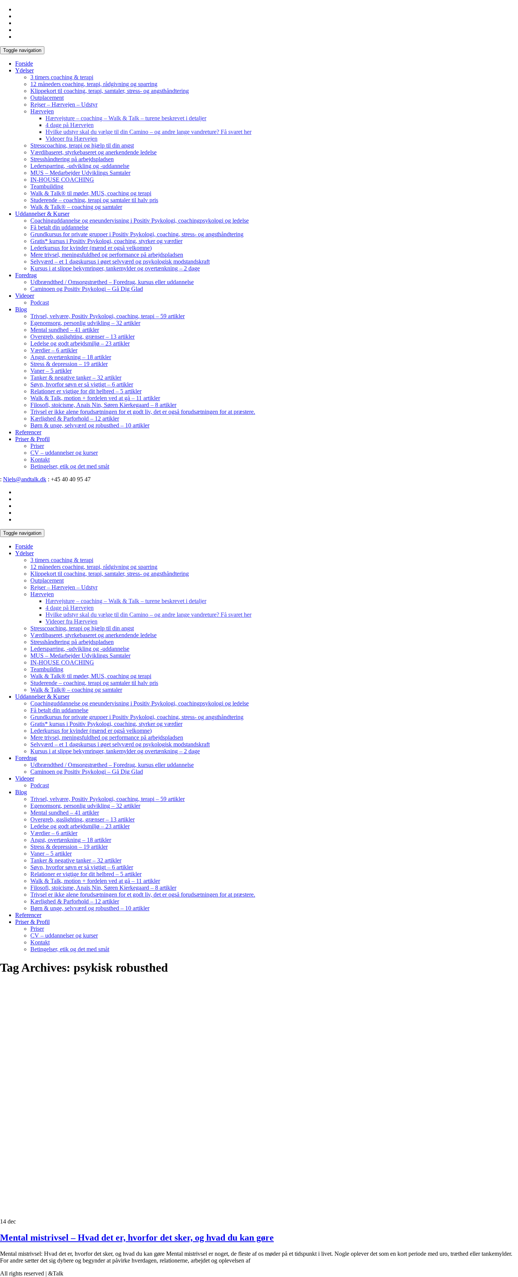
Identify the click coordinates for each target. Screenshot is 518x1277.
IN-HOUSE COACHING (62, 179)
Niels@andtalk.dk (24, 479)
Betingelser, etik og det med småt (69, 466)
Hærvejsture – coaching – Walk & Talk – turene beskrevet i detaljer (126, 118)
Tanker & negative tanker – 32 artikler (75, 377)
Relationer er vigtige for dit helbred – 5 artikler (85, 391)
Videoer (24, 295)
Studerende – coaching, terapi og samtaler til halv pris (94, 200)
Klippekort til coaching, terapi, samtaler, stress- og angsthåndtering (109, 91)
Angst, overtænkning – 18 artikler (70, 357)
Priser (37, 446)
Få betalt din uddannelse (59, 227)
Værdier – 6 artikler (53, 350)
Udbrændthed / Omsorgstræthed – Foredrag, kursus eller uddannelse (112, 282)
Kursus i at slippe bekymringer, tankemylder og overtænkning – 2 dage (115, 268)
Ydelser (24, 70)
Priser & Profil (32, 439)
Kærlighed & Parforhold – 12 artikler (74, 418)
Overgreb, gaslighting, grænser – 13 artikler (82, 336)
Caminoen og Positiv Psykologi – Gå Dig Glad (86, 289)
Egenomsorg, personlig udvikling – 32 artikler (85, 323)
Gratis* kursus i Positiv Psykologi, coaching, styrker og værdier (106, 241)
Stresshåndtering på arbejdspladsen (72, 159)
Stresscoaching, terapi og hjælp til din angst (82, 145)
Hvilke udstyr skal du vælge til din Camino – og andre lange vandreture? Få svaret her (148, 132)
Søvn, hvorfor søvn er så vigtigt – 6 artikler (81, 384)
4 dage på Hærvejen (70, 125)
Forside (24, 63)
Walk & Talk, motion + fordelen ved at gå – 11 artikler (95, 398)
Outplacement (47, 97)
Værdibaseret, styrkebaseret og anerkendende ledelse (93, 152)
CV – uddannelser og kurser (64, 452)
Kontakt (40, 459)
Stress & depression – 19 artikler (69, 364)
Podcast (39, 302)
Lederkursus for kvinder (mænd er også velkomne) (91, 248)
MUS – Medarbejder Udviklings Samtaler (80, 173)
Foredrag (26, 275)
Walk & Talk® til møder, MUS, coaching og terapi (90, 193)
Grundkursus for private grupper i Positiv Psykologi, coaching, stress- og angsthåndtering (136, 234)
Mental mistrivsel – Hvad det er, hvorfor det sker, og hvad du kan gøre (137, 1237)
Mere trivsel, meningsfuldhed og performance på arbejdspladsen (106, 254)
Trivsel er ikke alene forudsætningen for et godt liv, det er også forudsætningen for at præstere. (142, 411)
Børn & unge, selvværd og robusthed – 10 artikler (89, 425)
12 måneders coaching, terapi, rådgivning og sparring (93, 84)
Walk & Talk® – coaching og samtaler (76, 207)
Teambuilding (46, 186)
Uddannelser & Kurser (42, 213)
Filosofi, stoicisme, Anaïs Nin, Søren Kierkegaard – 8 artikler (103, 405)
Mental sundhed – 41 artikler (64, 330)
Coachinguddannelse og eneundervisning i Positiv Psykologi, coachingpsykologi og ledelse (139, 220)
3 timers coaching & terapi (61, 77)
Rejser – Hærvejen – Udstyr (63, 104)
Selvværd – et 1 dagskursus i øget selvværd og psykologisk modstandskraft (120, 261)
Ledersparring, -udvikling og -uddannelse (79, 166)
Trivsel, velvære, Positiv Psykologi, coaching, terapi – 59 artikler (107, 316)
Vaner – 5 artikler (51, 371)
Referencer (28, 432)
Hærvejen (42, 111)
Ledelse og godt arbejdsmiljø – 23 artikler (80, 343)
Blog (21, 309)
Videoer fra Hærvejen (71, 138)
